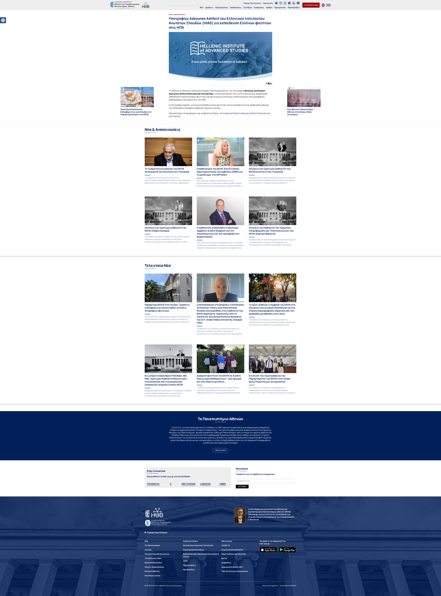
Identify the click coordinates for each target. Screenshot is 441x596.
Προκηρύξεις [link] (294, 7)
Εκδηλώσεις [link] (235, 7)
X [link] (170, 483)
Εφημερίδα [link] (268, 3)
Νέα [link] (201, 7)
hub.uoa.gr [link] (265, 543)
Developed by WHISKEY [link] (288, 586)
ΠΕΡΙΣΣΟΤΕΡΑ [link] (220, 450)
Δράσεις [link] (209, 7)
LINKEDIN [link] (205, 483)
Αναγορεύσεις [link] (221, 7)
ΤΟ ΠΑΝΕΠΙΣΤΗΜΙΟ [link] (311, 5)
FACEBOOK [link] (153, 483)
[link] (3, 20)
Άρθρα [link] (269, 7)
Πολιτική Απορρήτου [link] (270, 586)
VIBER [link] (222, 483)
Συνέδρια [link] (247, 7)
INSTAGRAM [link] (188, 483)
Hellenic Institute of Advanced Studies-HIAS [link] (193, 90)
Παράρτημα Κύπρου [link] (252, 3)
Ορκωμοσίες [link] (280, 7)
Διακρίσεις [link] (259, 7)
